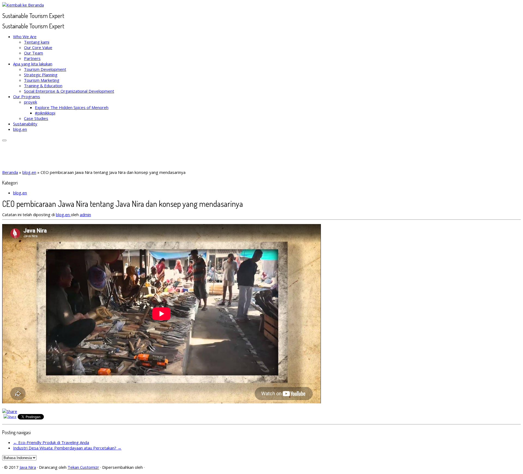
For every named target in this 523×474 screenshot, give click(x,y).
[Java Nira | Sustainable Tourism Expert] (23, 5)
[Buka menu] (4, 140)
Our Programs (26, 96)
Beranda (10, 172)
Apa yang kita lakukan (32, 64)
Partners (32, 58)
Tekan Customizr (83, 467)
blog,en (20, 129)
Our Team (33, 53)
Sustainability (25, 123)
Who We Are (25, 36)
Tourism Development (45, 69)
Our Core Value (38, 47)
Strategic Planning (40, 74)
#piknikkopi (45, 113)
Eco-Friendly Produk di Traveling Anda (51, 442)
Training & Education (43, 85)
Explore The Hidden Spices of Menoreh (71, 107)
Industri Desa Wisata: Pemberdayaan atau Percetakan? (67, 448)
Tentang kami (36, 42)
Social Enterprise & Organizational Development (69, 91)
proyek (30, 102)
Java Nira (28, 467)
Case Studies (36, 118)
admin (85, 214)
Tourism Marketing (41, 80)
